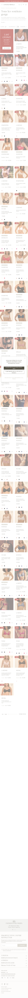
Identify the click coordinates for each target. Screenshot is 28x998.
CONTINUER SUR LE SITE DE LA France (14, 372)
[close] (25, 358)
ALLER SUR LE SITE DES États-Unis (14, 368)
